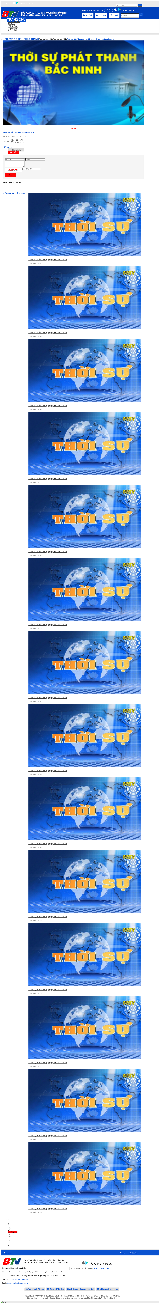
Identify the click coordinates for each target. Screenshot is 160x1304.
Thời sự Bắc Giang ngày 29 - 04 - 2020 (47, 697)
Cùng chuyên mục (14, 193)
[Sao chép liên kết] (22, 141)
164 (9, 1228)
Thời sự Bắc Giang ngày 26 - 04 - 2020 (47, 916)
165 (9, 1230)
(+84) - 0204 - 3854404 (19, 1279)
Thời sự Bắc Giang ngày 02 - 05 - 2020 (47, 478)
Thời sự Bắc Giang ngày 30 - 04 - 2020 (47, 624)
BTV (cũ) (89, 15)
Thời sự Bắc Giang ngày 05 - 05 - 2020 (47, 260)
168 (9, 1236)
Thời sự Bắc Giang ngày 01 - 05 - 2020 (47, 551)
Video (102, 15)
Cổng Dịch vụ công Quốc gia (107, 1289)
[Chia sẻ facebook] (12, 141)
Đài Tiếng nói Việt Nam (55, 1289)
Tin (115, 15)
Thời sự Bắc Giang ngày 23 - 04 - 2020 (47, 1135)
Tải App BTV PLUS (26, 3)
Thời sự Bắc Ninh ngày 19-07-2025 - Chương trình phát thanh (91, 39)
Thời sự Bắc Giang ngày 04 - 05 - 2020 (47, 332)
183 (9, 1240)
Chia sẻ (9, 148)
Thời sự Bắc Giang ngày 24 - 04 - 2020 (47, 1062)
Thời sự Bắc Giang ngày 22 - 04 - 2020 (47, 1208)
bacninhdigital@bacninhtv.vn (17, 1283)
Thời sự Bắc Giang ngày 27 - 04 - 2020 (47, 843)
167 (9, 1234)
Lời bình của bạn (15, 150)
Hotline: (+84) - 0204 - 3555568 (92, 10)
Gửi (10, 175)
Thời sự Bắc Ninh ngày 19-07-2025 (18, 132)
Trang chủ (7, 1253)
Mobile (122, 1253)
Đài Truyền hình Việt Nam (35, 1289)
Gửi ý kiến (13, 152)
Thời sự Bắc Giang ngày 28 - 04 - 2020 (47, 770)
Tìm (140, 5)
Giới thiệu (12, 30)
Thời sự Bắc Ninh (46, 39)
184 (9, 1243)
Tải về (73, 128)
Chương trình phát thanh (22, 39)
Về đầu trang (134, 1253)
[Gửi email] (17, 141)
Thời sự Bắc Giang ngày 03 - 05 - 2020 (47, 405)
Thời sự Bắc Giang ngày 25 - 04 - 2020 (47, 989)
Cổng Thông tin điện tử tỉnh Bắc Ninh (80, 1289)
